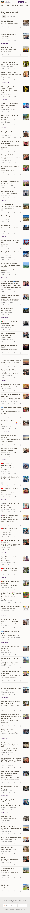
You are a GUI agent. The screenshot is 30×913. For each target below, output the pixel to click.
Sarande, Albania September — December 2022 (9, 873)
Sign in (26, 2)
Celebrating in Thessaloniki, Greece (10, 387)
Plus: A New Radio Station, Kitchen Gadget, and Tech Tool (10, 706)
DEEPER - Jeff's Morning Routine (9, 346)
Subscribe (21, 2)
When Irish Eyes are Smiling (10, 181)
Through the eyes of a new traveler (10, 362)
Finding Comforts (7, 847)
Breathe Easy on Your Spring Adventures (8, 269)
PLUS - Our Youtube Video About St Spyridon (10, 412)
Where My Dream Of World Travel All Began (9, 88)
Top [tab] (8, 16)
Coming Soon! (5, 134)
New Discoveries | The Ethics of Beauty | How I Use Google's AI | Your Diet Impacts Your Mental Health (11, 663)
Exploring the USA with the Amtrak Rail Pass (10, 157)
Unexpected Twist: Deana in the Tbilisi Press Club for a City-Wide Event (10, 773)
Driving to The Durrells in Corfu (11, 252)
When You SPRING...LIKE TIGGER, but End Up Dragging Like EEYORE (10, 265)
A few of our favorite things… (9, 849)
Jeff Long (7, 25)
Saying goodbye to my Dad (8, 452)
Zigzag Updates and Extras (10, 240)
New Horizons (5, 885)
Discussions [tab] (13, 16)
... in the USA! (4, 690)
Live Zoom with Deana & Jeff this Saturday (10, 478)
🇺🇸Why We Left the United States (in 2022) (9, 516)
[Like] (2, 485)
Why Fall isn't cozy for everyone (9, 64)
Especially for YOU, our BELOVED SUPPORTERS (10, 243)
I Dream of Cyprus (7, 21)
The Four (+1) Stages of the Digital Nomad (10, 672)
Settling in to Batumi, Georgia (9, 732)
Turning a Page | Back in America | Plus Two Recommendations (10, 676)
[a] (26, 134)
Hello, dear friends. (6, 36)
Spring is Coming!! (6, 337)
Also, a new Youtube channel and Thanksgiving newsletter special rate (10, 778)
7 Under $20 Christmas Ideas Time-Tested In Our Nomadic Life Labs (10, 399)
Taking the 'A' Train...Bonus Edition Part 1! (10, 142)
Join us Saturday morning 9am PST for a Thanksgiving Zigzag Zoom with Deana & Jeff (11, 760)
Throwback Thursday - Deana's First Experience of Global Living (10, 544)
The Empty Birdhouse (8, 62)
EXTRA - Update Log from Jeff (11, 606)
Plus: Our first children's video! (9, 508)
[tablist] (9, 16)
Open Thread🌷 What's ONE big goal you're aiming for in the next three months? (11, 595)
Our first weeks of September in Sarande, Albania (9, 859)
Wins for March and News (8, 608)
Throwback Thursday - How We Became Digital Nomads (9, 520)
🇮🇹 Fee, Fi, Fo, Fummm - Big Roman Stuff (9, 322)
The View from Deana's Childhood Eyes (10, 91)
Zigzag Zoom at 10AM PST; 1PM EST (11, 481)
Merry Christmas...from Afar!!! (11, 384)
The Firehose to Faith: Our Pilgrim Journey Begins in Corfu (9, 744)
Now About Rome (6, 816)
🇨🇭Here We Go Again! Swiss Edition (10, 489)
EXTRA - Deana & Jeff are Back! (11, 688)
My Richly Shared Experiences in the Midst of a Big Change (10, 440)
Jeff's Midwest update (8, 34)
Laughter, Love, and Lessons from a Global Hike (10, 702)
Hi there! (3, 887)
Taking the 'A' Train (7, 155)
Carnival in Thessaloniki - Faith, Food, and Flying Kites (10, 621)
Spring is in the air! (6, 599)
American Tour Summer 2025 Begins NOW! (11, 228)
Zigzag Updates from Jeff (7, 170)
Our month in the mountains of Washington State (9, 119)
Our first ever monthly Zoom (9, 764)
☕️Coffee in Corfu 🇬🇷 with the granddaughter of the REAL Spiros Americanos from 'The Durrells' (10, 283)
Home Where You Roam (8, 72)
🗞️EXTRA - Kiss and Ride (9, 557)
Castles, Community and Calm (9, 193)
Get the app (22, 906)
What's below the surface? (10, 787)
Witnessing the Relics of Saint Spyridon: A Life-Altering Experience (10, 749)
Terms (24, 900)
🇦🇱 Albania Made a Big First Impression (10, 541)
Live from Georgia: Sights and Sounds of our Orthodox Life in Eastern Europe (11, 716)
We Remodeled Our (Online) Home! (10, 167)
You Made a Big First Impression (7, 869)
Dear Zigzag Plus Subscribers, (9, 349)
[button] (2, 5)
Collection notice (15, 902)
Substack (7, 909)
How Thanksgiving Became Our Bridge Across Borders (9, 50)
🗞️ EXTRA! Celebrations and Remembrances (10, 296)
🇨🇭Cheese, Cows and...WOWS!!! (6, 464)
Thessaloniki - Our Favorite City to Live (10, 647)
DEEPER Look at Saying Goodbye (8, 436)
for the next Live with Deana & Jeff (10, 635)
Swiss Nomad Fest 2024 (7, 492)
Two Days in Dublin (6, 183)
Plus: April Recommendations (9, 585)
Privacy (20, 900)
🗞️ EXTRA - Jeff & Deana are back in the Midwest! (10, 104)
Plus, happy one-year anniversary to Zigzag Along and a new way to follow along (10, 372)
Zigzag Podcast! (6, 132)
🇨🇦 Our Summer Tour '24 (9, 568)
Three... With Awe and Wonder (11, 360)
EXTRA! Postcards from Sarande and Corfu (8, 334)
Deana (9, 52)
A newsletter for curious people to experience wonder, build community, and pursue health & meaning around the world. (11, 804)
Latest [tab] (3, 16)
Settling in (4, 857)
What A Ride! (5, 225)
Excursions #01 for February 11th (10, 659)
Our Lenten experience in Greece (10, 624)
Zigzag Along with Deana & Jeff (10, 801)
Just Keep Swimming (8, 204)
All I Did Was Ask (6, 47)
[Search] (27, 16)
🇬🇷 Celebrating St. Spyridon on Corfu (11, 408)
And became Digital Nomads (8, 839)
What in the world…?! (8, 826)
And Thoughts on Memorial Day (9, 218)
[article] (15, 24)
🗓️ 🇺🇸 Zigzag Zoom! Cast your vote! (11, 632)
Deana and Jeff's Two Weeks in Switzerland (9, 468)
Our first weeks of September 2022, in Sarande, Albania (10, 531)
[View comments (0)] (9, 27)
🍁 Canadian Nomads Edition (9, 570)
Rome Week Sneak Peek (9, 370)
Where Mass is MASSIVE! (7, 325)
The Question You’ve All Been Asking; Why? (11, 829)
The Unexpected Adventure (8, 818)
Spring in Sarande (7, 308)
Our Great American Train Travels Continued (10, 146)
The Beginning (5, 650)
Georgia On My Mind (7, 730)
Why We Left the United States (11, 837)
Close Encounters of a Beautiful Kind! (11, 287)
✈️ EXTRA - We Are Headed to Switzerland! (10, 505)
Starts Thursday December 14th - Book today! (10, 721)
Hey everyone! (5, 107)
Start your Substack (11, 906)
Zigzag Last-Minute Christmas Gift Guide (11, 395)
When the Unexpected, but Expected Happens (10, 449)
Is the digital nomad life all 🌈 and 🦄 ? (11, 423)
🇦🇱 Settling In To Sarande (9, 529)
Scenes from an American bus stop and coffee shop (10, 559)
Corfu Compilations (7, 191)
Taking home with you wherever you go (11, 74)
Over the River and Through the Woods (10, 116)
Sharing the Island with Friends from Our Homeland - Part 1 (11, 254)
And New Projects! (6, 310)
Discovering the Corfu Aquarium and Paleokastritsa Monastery (11, 207)
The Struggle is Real (7, 421)
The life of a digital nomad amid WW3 (11, 23)
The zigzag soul (5, 789)
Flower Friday (5, 216)
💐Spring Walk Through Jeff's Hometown (11, 582)
